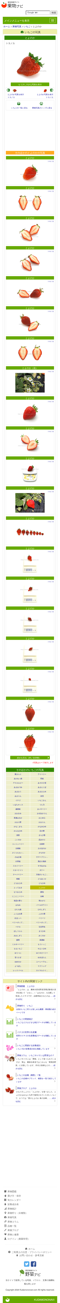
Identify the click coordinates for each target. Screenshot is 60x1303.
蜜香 (18, 940)
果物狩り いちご (25, 1005)
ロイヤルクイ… (42, 970)
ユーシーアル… (42, 961)
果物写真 (16, 26)
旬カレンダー (14, 1199)
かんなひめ (18, 831)
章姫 (42, 778)
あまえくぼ (42, 787)
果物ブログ (13, 1230)
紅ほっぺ (18, 918)
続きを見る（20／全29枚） (29, 757)
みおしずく (18, 935)
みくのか (42, 935)
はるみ (18, 905)
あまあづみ (18, 787)
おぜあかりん (42, 813)
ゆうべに (18, 953)
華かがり (42, 900)
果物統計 (12, 1208)
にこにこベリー (18, 896)
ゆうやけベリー (42, 953)
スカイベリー (18, 865)
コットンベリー (18, 844)
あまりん (18, 796)
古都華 (42, 844)
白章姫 (18, 861)
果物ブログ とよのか (27, 1088)
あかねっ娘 (18, 778)
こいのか (18, 839)
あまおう (18, 791)
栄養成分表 (13, 1204)
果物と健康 (13, 1234)
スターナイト (18, 870)
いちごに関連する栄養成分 (29, 1045)
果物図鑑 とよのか (26, 986)
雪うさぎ (18, 957)
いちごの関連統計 (25, 1018)
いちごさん (42, 800)
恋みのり (42, 839)
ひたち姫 (18, 909)
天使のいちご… (42, 874)
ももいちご (18, 948)
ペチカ (18, 926)
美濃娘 (42, 940)
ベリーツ (42, 918)
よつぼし (18, 966)
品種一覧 (12, 1225)
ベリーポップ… (18, 922)
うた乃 (42, 804)
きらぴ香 (42, 835)
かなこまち (18, 826)
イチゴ (18, 800)
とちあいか (42, 878)
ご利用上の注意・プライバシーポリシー (32, 1252)
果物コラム (13, 1221)
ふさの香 (42, 913)
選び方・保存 (14, 1195)
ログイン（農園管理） (19, 1238)
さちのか (42, 852)
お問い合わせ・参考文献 (31, 1255)
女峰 (42, 896)
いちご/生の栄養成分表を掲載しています (32, 1048)
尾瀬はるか (18, 818)
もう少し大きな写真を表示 (30, 84)
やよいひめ (42, 948)
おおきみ (18, 813)
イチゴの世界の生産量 (27, 1032)
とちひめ (42, 883)
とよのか (30, 157)
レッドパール (18, 970)
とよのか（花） (30, 368)
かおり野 (18, 822)
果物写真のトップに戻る (42, 107)
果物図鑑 (12, 1191)
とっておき (18, 887)
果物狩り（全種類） (18, 1212)
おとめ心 (42, 818)
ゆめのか (18, 961)
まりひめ (42, 931)
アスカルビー (18, 783)
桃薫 (18, 878)
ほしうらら (18, 931)
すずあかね (42, 865)
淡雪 (42, 796)
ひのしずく (42, 909)
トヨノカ (11, 97)
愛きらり (18, 774)
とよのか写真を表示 (16, 94)
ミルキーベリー (18, 944)
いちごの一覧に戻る (19, 107)
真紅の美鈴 (42, 861)
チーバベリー (18, 874)
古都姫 (18, 848)
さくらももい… (18, 852)
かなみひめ (42, 826)
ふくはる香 (18, 913)
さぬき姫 (18, 857)
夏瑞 (42, 892)
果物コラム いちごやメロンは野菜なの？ (35, 1055)
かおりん (42, 822)
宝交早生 (42, 926)
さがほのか (42, 848)
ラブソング (42, 966)
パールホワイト (42, 905)
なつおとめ (18, 892)
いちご (27, 26)
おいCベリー (42, 809)
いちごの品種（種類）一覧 (29, 1075)
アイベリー (42, 774)
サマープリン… (42, 857)
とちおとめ (18, 883)
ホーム (6, 26)
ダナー (42, 870)
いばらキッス (18, 804)
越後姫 (18, 809)
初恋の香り (18, 900)
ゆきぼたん (42, 957)
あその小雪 (42, 783)
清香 (18, 835)
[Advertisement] (30, 130)
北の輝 (42, 831)
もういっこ (42, 944)
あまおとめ (42, 791)
